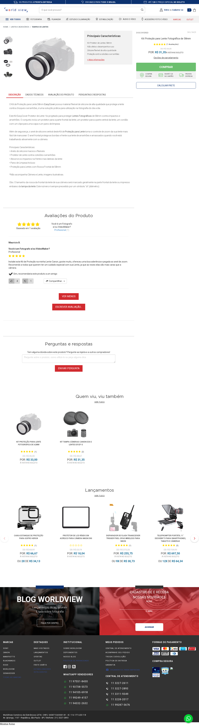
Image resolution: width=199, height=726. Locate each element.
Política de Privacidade (76, 661)
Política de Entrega (116, 661)
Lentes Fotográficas (82, 116)
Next (194, 538)
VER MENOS (69, 296)
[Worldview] (16, 10)
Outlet (190, 19)
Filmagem (56, 19)
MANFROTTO (9, 657)
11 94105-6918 (78, 692)
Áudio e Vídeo (129, 19)
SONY (5, 648)
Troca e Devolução (116, 657)
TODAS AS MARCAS (12, 677)
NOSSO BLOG (69, 657)
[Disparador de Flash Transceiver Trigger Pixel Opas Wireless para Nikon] (123, 518)
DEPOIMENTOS (70, 653)
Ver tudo (99, 402)
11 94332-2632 (78, 703)
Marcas (177, 19)
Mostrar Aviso (7, 724)
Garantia (110, 665)
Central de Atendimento (119, 648)
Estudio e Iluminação (79, 19)
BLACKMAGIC (9, 661)
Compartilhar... (56, 281)
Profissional (60, 230)
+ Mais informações (95, 60)
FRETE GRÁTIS (40, 665)
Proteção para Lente (75, 131)
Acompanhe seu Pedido (118, 653)
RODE (5, 665)
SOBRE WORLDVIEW (72, 648)
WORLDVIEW (9, 669)
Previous (4, 538)
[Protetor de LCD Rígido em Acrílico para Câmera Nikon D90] (76, 518)
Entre (166, 10)
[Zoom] (8, 39)
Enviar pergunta (68, 368)
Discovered (142, 33)
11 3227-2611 (119, 683)
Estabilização (106, 19)
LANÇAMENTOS (41, 653)
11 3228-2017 (119, 699)
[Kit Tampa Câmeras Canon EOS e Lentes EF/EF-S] (76, 424)
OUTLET (37, 661)
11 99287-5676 (120, 704)
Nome (149, 601)
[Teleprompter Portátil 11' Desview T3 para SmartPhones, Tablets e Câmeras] (170, 518)
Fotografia (36, 19)
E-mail (149, 611)
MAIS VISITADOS (41, 648)
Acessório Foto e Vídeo (156, 19)
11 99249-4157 (78, 697)
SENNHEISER (9, 673)
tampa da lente (28, 186)
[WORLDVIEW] (5, 27)
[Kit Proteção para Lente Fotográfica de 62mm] (28, 424)
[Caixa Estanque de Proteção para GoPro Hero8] (29, 518)
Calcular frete (166, 85)
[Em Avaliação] (156, 672)
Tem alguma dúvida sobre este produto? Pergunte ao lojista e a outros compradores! (68, 352)
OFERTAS (38, 657)
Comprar (166, 67)
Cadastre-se (177, 10)
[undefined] (49, 59)
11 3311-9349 (119, 693)
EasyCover (49, 104)
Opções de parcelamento (166, 57)
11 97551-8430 (78, 681)
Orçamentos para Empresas (125, 670)
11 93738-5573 (78, 686)
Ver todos (15, 19)
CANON (6, 653)
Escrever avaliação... (68, 306)
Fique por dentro (50, 623)
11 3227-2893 (119, 688)
